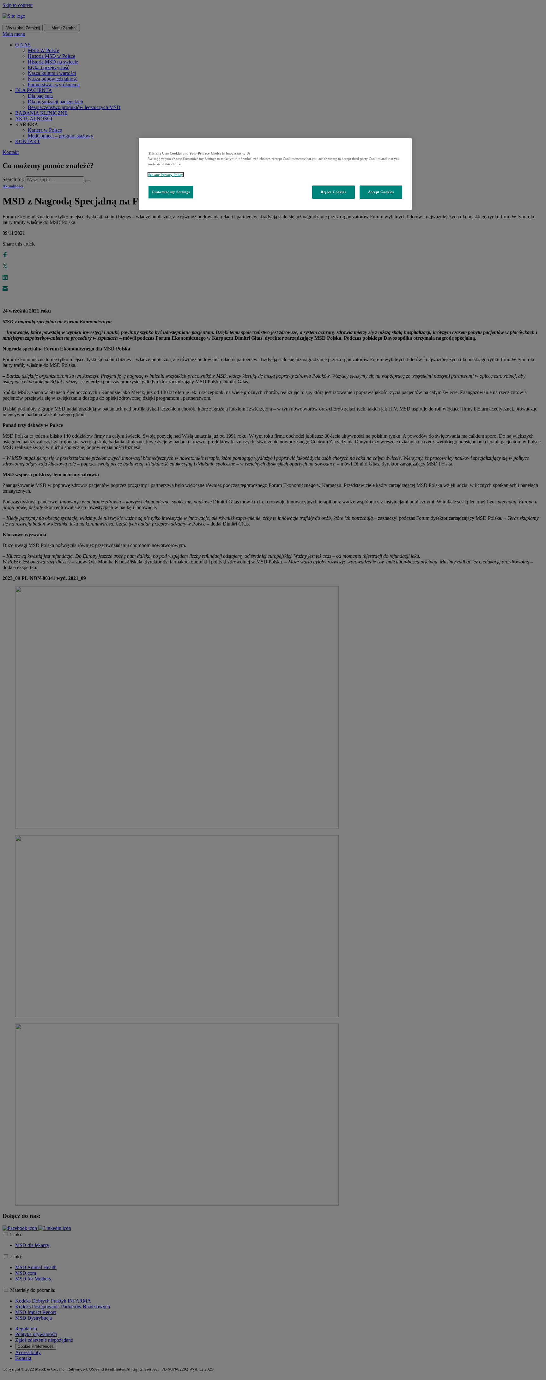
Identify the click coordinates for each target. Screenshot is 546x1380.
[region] (275, 174)
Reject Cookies (333, 192)
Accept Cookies (381, 192)
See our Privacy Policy (165, 175)
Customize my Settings (171, 192)
